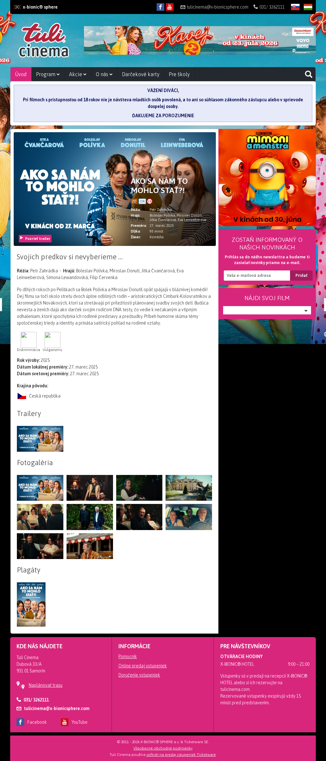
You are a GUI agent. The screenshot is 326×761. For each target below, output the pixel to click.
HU (306, 17)
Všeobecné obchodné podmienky (163, 748)
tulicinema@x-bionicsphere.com (217, 7)
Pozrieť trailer (37, 238)
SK (292, 17)
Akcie (76, 74)
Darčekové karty (140, 74)
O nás (103, 74)
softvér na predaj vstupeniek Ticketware (181, 754)
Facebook (37, 722)
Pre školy (179, 74)
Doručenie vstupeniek (139, 675)
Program (46, 74)
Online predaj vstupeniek (142, 665)
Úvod (21, 74)
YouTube (80, 722)
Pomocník (127, 656)
